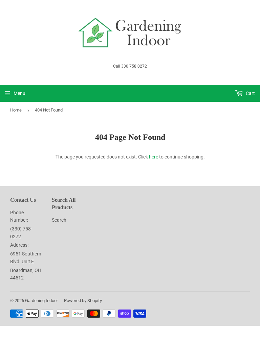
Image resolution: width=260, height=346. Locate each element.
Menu (19, 93)
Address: (19, 245)
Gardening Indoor (41, 300)
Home (16, 110)
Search (59, 220)
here (153, 156)
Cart (250, 93)
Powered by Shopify (83, 300)
